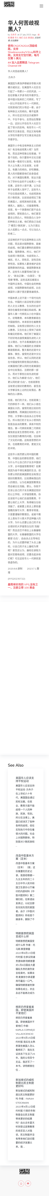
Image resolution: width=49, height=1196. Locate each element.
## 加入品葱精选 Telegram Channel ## (23, 64)
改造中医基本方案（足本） (25, 857)
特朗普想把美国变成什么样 (25, 935)
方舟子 (13, 34)
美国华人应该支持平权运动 (25, 779)
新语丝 (31, 37)
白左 (26, 37)
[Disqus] (24, 645)
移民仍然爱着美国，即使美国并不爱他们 (25, 1010)
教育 (12, 37)
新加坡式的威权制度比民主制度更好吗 (25, 1083)
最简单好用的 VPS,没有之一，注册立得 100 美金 (23, 586)
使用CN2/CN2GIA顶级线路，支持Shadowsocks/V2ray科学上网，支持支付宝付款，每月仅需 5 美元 (24, 52)
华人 (17, 37)
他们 (21, 37)
